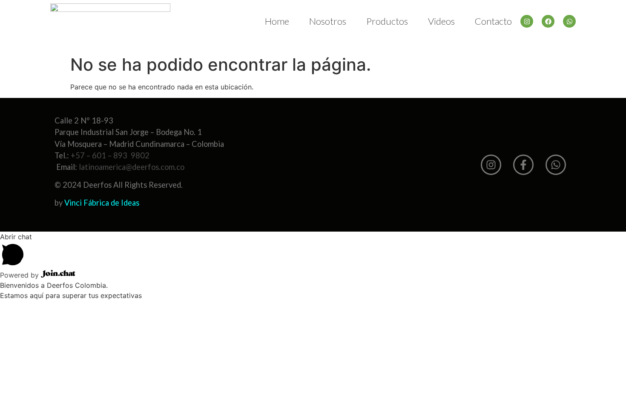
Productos (387, 21)
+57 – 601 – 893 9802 (110, 155)
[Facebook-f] (523, 165)
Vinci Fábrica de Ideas (101, 202)
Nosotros (327, 21)
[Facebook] (548, 21)
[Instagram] (526, 21)
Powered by (20, 275)
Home (277, 21)
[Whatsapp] (569, 21)
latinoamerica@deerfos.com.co (131, 167)
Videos (441, 21)
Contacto (493, 21)
